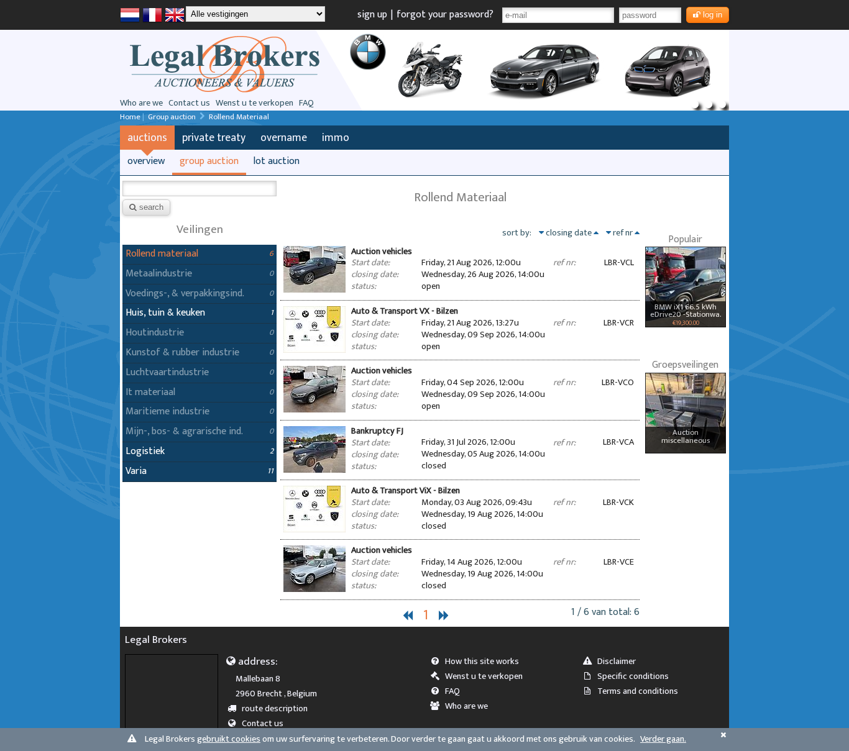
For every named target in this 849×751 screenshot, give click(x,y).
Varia (136, 471)
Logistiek (145, 451)
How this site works (482, 661)
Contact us (189, 103)
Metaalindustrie (159, 273)
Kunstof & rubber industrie (182, 352)
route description (275, 708)
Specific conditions (633, 676)
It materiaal (150, 392)
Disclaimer (616, 661)
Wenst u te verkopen (254, 103)
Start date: (370, 263)
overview (146, 161)
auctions (147, 138)
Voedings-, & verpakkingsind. (185, 293)
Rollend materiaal (162, 253)
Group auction (172, 117)
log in (712, 14)
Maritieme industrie (167, 411)
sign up (372, 14)
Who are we (141, 103)
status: (363, 287)
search (151, 207)
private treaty (214, 138)
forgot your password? (445, 14)
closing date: (374, 275)
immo (335, 138)
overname (283, 138)
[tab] (460, 270)
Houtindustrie (155, 332)
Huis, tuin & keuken (165, 312)
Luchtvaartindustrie (167, 372)
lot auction (277, 161)
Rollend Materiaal (239, 117)
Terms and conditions (637, 691)
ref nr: (564, 263)
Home (130, 117)
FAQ (306, 103)
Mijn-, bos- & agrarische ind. (184, 431)
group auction (209, 161)
